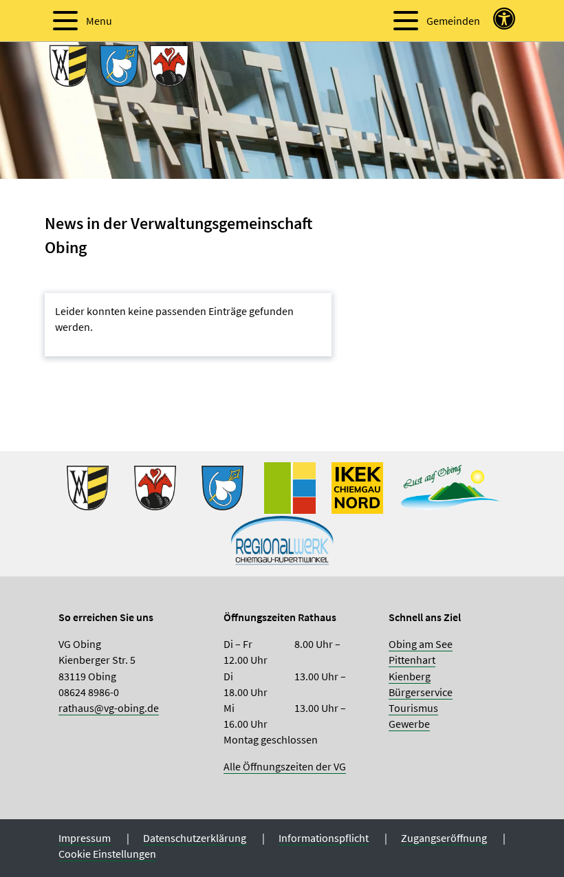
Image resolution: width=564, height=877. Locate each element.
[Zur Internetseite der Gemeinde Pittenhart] (222, 486)
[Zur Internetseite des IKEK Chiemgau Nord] (357, 486)
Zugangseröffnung (444, 838)
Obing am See (421, 644)
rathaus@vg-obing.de (108, 708)
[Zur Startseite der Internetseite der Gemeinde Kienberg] (155, 486)
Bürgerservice (421, 692)
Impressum (84, 838)
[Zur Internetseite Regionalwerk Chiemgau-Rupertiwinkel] (282, 538)
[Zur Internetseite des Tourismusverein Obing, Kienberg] (450, 486)
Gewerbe (409, 723)
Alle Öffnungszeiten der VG (285, 766)
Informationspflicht (324, 838)
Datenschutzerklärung (194, 838)
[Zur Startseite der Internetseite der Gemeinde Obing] (87, 486)
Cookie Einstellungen (107, 853)
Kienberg (410, 676)
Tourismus (413, 708)
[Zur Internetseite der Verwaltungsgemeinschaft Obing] (290, 486)
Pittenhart (412, 660)
